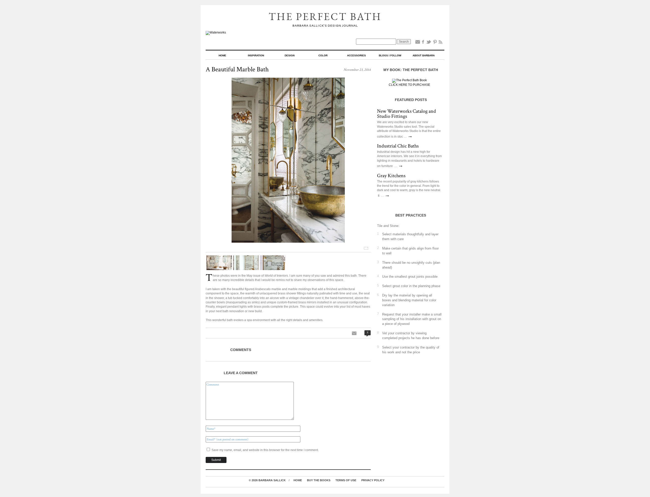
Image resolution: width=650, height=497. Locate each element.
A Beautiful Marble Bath (237, 69)
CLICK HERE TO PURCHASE (409, 85)
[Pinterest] (435, 43)
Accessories (356, 55)
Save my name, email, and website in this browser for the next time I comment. (265, 450)
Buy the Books (318, 480)
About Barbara (424, 55)
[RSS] (440, 43)
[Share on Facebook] (423, 43)
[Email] (417, 43)
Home (222, 55)
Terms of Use (345, 480)
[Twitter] (428, 43)
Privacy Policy (372, 480)
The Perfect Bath (325, 16)
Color (323, 55)
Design (290, 55)
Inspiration (256, 55)
